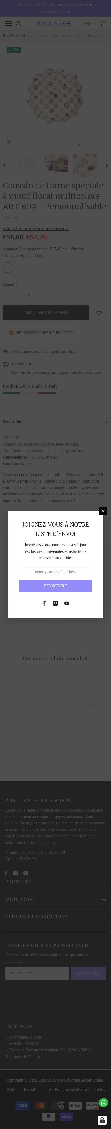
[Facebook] (44, 603)
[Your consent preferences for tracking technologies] (102, 1120)
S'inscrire (55, 585)
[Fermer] (103, 511)
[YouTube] (66, 603)
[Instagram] (55, 603)
